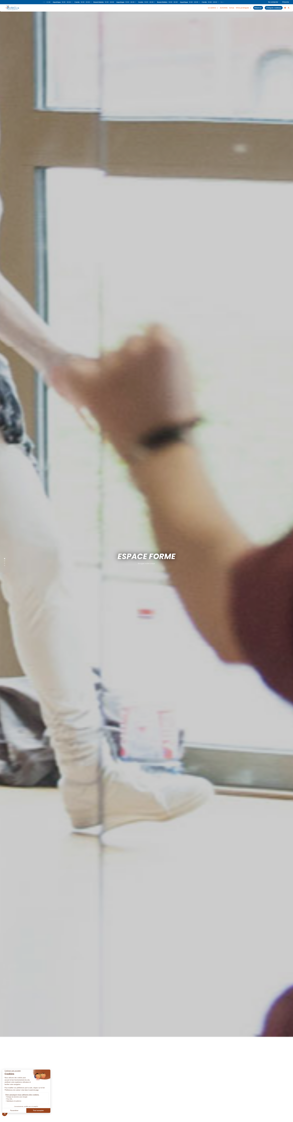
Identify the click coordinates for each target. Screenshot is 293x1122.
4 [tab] (3, 565)
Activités (224, 8)
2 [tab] (3, 560)
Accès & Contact (241, 5)
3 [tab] (3, 562)
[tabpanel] (146, 561)
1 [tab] (3, 558)
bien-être (213, 5)
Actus (231, 8)
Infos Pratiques (242, 8)
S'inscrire (285, 2)
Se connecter (273, 2)
